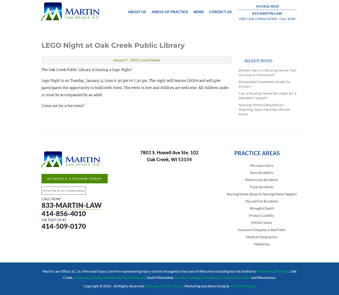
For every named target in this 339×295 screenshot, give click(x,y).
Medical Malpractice (261, 237)
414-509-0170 (64, 226)
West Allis (242, 277)
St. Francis (225, 277)
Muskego (282, 271)
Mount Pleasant (133, 277)
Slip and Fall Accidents (262, 201)
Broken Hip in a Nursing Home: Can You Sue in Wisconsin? (267, 72)
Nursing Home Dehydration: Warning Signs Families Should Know (264, 109)
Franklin (192, 277)
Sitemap (152, 286)
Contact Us (220, 12)
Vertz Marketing (243, 286)
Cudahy (96, 277)
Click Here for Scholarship (63, 190)
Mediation (262, 244)
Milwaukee (265, 271)
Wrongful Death (262, 208)
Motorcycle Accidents (261, 180)
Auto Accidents (261, 172)
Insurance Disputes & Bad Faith (261, 230)
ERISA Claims (261, 223)
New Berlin (111, 277)
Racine (180, 277)
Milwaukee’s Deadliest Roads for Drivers (265, 84)
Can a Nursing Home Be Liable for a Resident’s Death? (267, 95)
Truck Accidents (262, 187)
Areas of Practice (170, 12)
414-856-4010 (267, 6)
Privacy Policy (171, 286)
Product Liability (261, 215)
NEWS (198, 12)
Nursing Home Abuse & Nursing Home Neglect (262, 194)
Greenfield (208, 277)
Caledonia (81, 277)
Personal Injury (261, 165)
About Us (137, 12)
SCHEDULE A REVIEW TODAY (74, 179)
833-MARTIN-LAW (267, 13)
